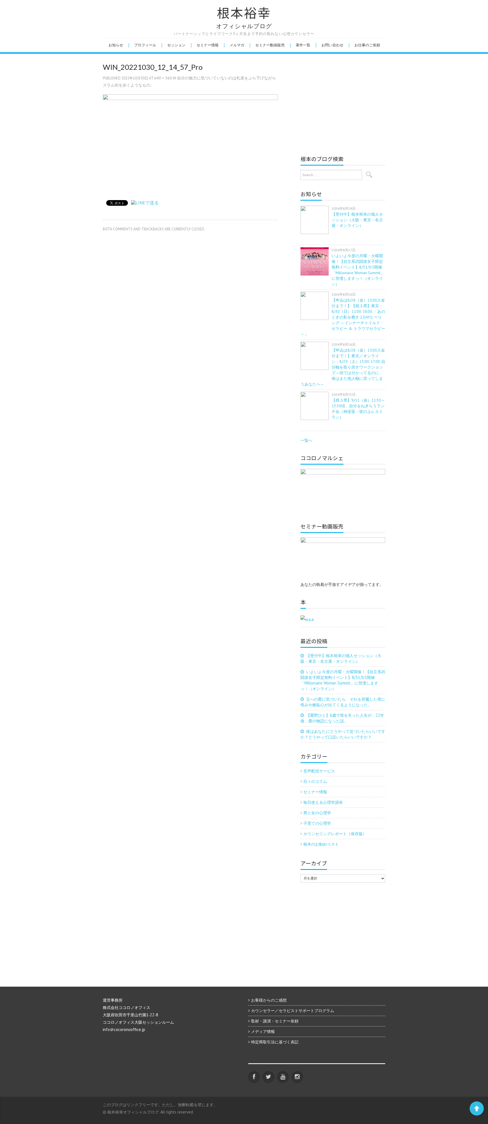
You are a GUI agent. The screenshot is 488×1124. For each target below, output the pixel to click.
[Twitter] (268, 1077)
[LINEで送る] (145, 202)
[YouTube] (283, 1077)
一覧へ (306, 440)
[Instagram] (297, 1077)
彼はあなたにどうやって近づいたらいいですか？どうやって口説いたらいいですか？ (342, 734)
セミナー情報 (208, 45)
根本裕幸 (244, 13)
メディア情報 (263, 1031)
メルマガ (237, 45)
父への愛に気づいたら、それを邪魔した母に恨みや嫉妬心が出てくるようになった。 (342, 701)
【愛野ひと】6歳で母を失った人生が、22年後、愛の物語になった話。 (342, 718)
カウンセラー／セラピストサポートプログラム (292, 1010)
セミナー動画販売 (270, 45)
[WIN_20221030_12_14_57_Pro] (190, 143)
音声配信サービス (319, 771)
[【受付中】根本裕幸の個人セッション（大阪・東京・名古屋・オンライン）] (316, 220)
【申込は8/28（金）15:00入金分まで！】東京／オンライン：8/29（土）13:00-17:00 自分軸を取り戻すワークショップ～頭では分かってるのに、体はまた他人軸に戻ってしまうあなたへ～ (342, 367)
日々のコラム (315, 781)
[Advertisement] (347, 103)
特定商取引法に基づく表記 (275, 1042)
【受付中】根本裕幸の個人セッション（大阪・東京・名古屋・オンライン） (357, 220)
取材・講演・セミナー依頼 (275, 1021)
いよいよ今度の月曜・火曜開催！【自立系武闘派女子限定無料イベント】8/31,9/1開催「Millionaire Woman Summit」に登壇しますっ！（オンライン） (342, 680)
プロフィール (145, 45)
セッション (176, 45)
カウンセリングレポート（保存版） (335, 833)
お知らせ (115, 45)
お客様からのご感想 (269, 1000)
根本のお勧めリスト (321, 844)
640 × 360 (163, 78)
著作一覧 (303, 45)
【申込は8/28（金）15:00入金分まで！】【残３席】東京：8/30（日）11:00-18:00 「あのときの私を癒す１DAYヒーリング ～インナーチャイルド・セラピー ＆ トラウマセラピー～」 (342, 317)
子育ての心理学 (317, 823)
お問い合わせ (332, 45)
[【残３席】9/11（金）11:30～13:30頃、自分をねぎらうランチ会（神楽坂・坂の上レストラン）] (316, 406)
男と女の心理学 (317, 812)
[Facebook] (254, 1077)
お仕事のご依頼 (367, 45)
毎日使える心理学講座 (323, 802)
